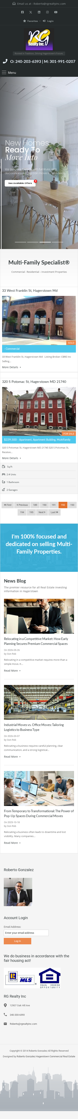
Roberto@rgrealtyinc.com (50, 3)
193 (72, 505)
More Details (10, 367)
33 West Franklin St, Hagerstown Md (30, 291)
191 (54, 505)
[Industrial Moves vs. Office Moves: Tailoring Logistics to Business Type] (39, 702)
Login (50, 21)
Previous (23, 505)
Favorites (32, 21)
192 (63, 505)
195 (31, 512)
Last (53, 512)
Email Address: (12, 926)
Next (41, 512)
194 (22, 512)
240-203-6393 (17, 1014)
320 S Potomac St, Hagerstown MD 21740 (34, 382)
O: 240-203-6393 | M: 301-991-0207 (42, 62)
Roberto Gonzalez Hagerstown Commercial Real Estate (46, 1056)
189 (35, 505)
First (8, 505)
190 (44, 505)
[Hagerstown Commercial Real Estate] (39, 40)
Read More (11, 670)
